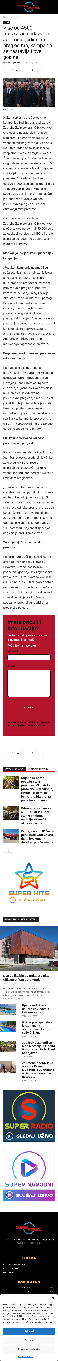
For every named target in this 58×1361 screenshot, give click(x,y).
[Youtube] (11, 1249)
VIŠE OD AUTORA (38, 769)
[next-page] (10, 851)
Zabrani (29, 1340)
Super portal (16, 62)
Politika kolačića (25, 1356)
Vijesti (19, 17)
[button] (53, 1298)
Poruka (11, 666)
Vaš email (12, 651)
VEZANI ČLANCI (14, 769)
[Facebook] (5, 1249)
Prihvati (29, 1331)
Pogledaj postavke (29, 1349)
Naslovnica (8, 17)
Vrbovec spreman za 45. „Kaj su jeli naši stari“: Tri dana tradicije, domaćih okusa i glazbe (36, 815)
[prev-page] (5, 851)
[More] (40, 70)
